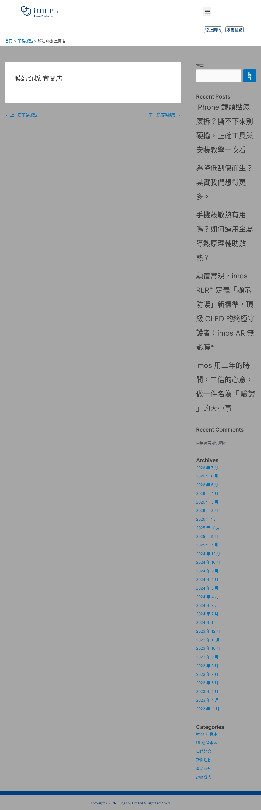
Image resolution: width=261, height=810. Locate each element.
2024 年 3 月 (207, 605)
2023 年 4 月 (207, 700)
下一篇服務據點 (164, 115)
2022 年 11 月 (207, 708)
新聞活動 (203, 759)
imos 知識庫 (206, 734)
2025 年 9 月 (207, 536)
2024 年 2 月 (207, 613)
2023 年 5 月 (207, 691)
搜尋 (200, 65)
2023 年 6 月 (207, 682)
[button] (207, 11)
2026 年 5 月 (207, 484)
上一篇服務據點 (21, 115)
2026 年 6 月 (207, 476)
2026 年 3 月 (207, 502)
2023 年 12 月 (208, 631)
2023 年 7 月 (207, 674)
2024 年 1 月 (207, 622)
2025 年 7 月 (207, 545)
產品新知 (203, 768)
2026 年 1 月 (207, 519)
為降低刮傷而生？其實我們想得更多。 (224, 182)
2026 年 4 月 (207, 493)
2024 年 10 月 (208, 562)
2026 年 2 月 (207, 510)
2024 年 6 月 (207, 579)
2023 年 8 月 (207, 665)
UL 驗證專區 (206, 742)
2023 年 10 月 (208, 648)
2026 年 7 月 (207, 467)
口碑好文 (203, 751)
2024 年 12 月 (208, 553)
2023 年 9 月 (207, 657)
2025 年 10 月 (208, 527)
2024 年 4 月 (207, 596)
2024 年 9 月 (207, 571)
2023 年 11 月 (208, 639)
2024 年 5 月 (207, 588)
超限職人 (203, 777)
